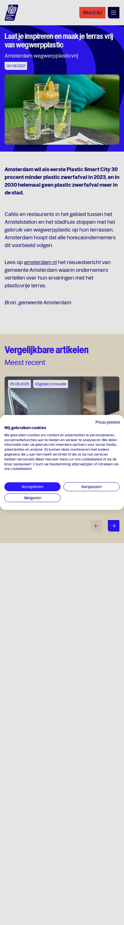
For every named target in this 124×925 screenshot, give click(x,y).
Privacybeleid (107, 422)
